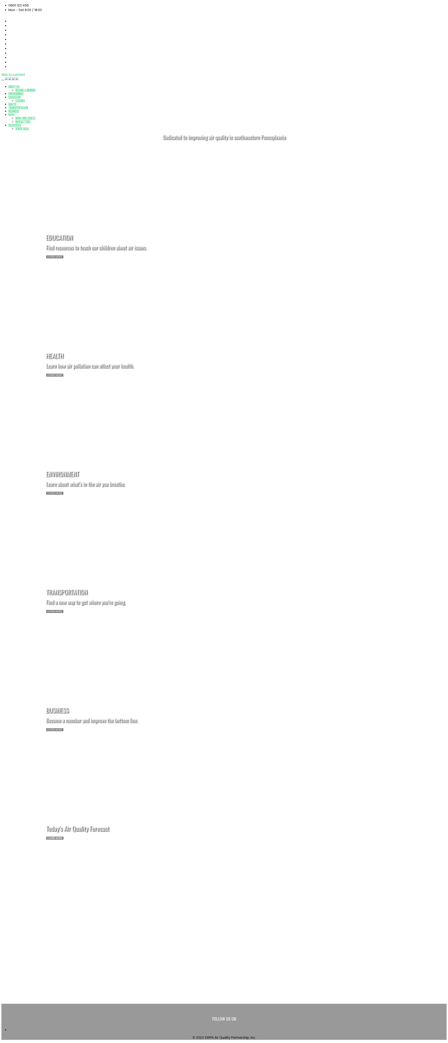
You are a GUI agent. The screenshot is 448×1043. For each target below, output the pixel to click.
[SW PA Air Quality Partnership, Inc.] (11, 79)
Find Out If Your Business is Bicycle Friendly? (42, 993)
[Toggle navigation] (2, 80)
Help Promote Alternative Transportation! (40, 989)
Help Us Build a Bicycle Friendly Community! (42, 998)
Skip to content (13, 74)
